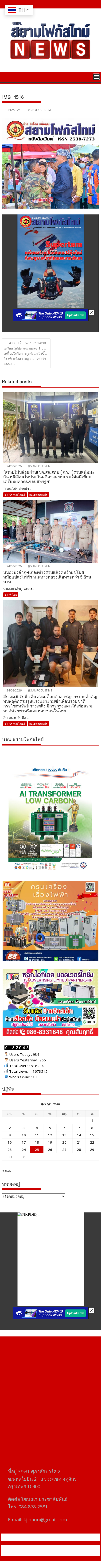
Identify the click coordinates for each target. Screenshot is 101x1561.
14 (79, 1135)
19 (50, 1142)
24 (24, 1149)
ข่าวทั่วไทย (11, 594)
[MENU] (96, 77)
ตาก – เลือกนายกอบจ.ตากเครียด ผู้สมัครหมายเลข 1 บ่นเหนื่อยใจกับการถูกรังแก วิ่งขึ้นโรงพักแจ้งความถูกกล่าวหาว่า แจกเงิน (25, 353)
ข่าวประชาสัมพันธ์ (15, 494)
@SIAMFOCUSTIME (40, 110)
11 (37, 1135)
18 (37, 1142)
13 (64, 1135)
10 (24, 1135)
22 (92, 1142)
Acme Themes (50, 1553)
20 (64, 1142)
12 (50, 1135)
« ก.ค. (6, 1170)
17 (24, 1142)
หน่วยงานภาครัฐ (38, 494)
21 (79, 1142)
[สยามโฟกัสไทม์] (6, 76)
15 (92, 1135)
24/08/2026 (14, 466)
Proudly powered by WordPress (31, 1547)
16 (10, 1142)
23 (10, 1149)
